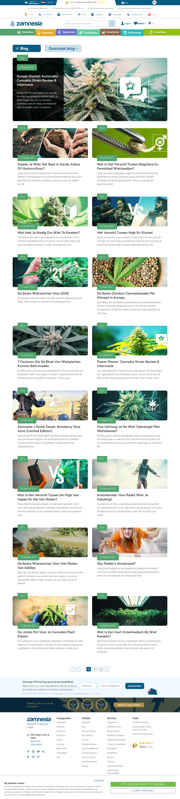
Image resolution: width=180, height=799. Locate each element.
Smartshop (61, 735)
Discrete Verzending (89, 761)
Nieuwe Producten (89, 731)
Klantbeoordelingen (89, 744)
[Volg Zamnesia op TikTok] (28, 756)
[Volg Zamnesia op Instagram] (33, 751)
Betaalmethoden (113, 731)
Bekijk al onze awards (129, 705)
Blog (83, 727)
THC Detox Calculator (140, 722)
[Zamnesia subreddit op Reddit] (33, 756)
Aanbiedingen (62, 753)
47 (95, 669)
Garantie (110, 757)
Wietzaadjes (61, 722)
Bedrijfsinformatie (114, 727)
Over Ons (85, 740)
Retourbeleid (112, 748)
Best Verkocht (87, 735)
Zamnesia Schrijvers (89, 753)
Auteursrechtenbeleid (115, 766)
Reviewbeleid (112, 753)
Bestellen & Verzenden (115, 735)
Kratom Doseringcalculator (142, 734)
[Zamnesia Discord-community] (38, 756)
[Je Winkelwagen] (151, 23)
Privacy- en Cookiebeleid (116, 744)
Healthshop (61, 731)
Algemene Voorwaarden (116, 740)
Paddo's (59, 740)
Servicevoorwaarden (81, 694)
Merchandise (61, 748)
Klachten (110, 761)
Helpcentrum (112, 722)
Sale (58, 757)
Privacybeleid (58, 694)
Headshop (60, 727)
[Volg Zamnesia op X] (43, 751)
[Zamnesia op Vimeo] (38, 751)
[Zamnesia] (35, 23)
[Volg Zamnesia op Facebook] (28, 751)
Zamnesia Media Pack (90, 748)
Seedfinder (86, 722)
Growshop (60, 744)
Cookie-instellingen (143, 790)
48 (101, 669)
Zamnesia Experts (88, 757)
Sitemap (85, 766)
